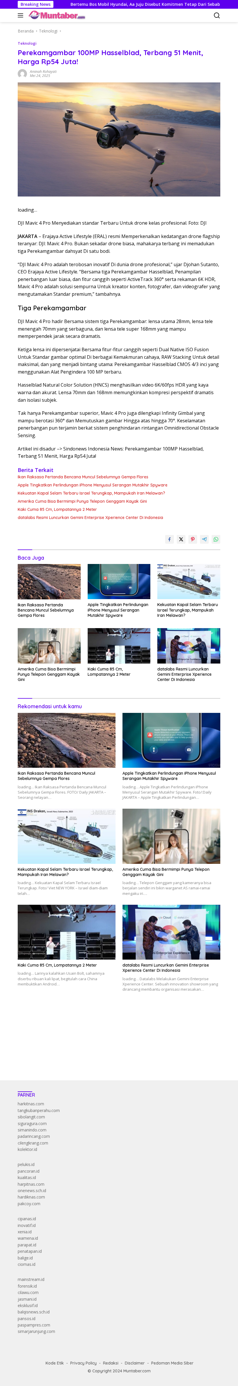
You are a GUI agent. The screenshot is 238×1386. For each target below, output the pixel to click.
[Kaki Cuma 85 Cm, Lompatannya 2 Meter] (119, 645)
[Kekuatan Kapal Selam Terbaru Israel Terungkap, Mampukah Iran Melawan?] (188, 581)
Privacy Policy (83, 1363)
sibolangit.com (31, 1117)
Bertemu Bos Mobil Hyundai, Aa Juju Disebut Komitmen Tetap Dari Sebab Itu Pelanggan (123, 4)
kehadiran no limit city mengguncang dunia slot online (68, 1021)
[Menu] (22, 15)
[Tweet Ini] (181, 539)
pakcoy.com (29, 1203)
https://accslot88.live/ (37, 1062)
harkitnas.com (31, 1103)
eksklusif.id (28, 1305)
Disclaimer (135, 1363)
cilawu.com (28, 1292)
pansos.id (26, 1318)
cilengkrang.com (33, 1143)
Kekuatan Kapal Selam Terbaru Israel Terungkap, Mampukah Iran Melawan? (91, 493)
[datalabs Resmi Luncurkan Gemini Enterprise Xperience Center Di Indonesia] (188, 645)
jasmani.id (27, 1299)
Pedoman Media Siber (172, 1363)
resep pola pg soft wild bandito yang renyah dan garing (69, 1040)
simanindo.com (32, 1130)
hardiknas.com (31, 1197)
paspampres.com (34, 1325)
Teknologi (27, 43)
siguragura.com (32, 1123)
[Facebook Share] (169, 539)
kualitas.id (27, 1177)
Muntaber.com (137, 1371)
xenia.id (25, 1231)
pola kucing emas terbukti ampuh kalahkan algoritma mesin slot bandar (85, 1034)
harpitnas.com (31, 1184)
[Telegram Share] (204, 539)
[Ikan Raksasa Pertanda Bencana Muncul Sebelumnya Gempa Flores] (49, 581)
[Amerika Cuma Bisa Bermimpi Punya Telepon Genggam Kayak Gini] (49, 645)
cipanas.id (27, 1218)
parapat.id (27, 1245)
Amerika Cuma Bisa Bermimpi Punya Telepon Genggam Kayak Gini (82, 501)
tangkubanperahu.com (39, 1110)
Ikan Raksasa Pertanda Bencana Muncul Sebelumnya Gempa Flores (83, 477)
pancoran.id (28, 1171)
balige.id (25, 1258)
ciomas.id (26, 1264)
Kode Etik (55, 1363)
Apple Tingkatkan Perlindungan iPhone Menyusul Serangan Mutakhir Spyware (92, 485)
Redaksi (110, 1363)
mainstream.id (31, 1279)
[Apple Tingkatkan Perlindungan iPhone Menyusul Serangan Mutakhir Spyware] (119, 581)
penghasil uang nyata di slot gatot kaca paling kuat (65, 1027)
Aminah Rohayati (43, 71)
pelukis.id (26, 1164)
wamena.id (28, 1238)
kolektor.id (27, 1149)
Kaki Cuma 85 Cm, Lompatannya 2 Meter (57, 509)
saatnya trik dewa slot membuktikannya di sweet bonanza (72, 1047)
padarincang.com (34, 1136)
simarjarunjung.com (36, 1331)
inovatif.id (27, 1225)
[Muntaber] (56, 15)
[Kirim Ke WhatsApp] (216, 539)
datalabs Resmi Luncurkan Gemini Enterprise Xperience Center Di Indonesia (90, 517)
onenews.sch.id (32, 1190)
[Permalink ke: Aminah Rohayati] (22, 73)
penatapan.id (30, 1251)
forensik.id (27, 1286)
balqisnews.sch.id (34, 1312)
